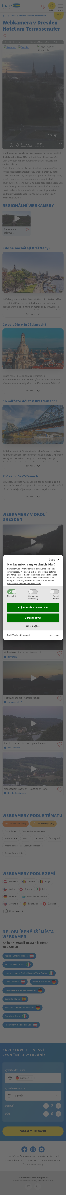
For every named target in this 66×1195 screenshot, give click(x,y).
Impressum (54, 635)
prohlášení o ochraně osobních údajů (24, 583)
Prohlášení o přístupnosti (18, 635)
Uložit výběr (33, 626)
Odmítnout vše (33, 618)
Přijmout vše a (33, 607)
